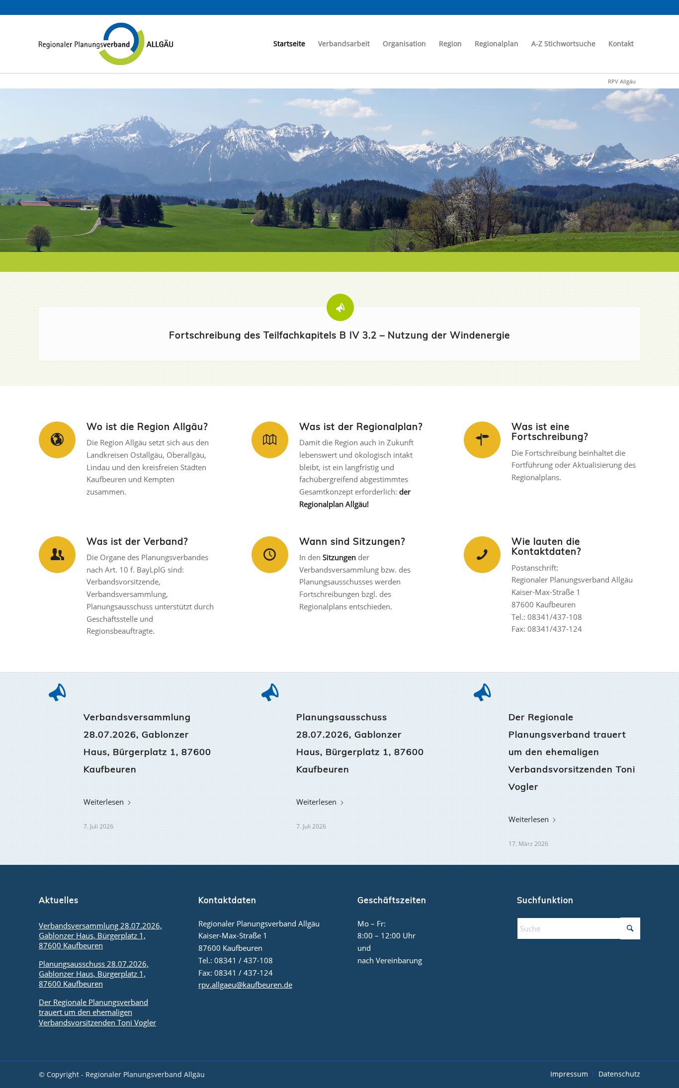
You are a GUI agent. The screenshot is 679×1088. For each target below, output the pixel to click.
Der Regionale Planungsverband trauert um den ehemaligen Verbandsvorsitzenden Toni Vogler (572, 751)
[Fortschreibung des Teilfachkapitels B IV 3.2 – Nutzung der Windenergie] (340, 307)
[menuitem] (289, 43)
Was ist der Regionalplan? (361, 426)
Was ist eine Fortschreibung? (549, 431)
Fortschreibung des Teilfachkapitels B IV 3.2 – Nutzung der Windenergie (339, 335)
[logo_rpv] (106, 43)
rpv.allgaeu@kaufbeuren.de (245, 985)
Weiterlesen (104, 802)
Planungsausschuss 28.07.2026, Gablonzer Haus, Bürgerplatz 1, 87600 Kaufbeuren (94, 974)
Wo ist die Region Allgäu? (147, 426)
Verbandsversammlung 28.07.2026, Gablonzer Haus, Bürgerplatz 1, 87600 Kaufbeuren (100, 935)
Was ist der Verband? (137, 541)
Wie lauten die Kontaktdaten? (546, 546)
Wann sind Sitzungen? (352, 541)
